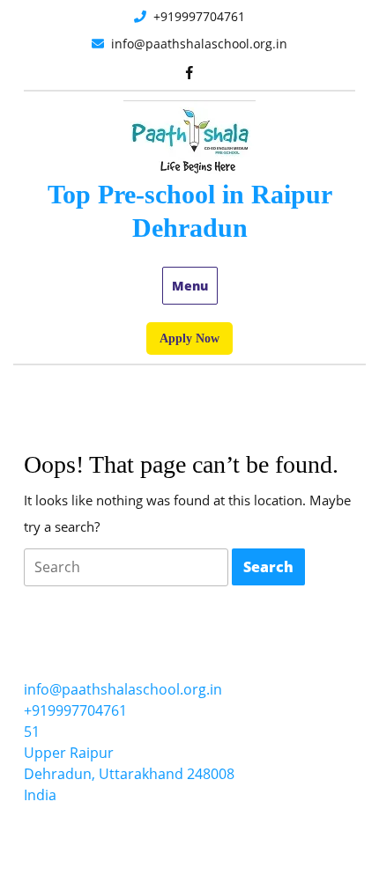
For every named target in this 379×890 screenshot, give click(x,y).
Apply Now (196, 343)
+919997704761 (244, 16)
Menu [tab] (190, 285)
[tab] (126, 567)
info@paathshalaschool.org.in (228, 43)
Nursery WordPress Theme (124, 847)
